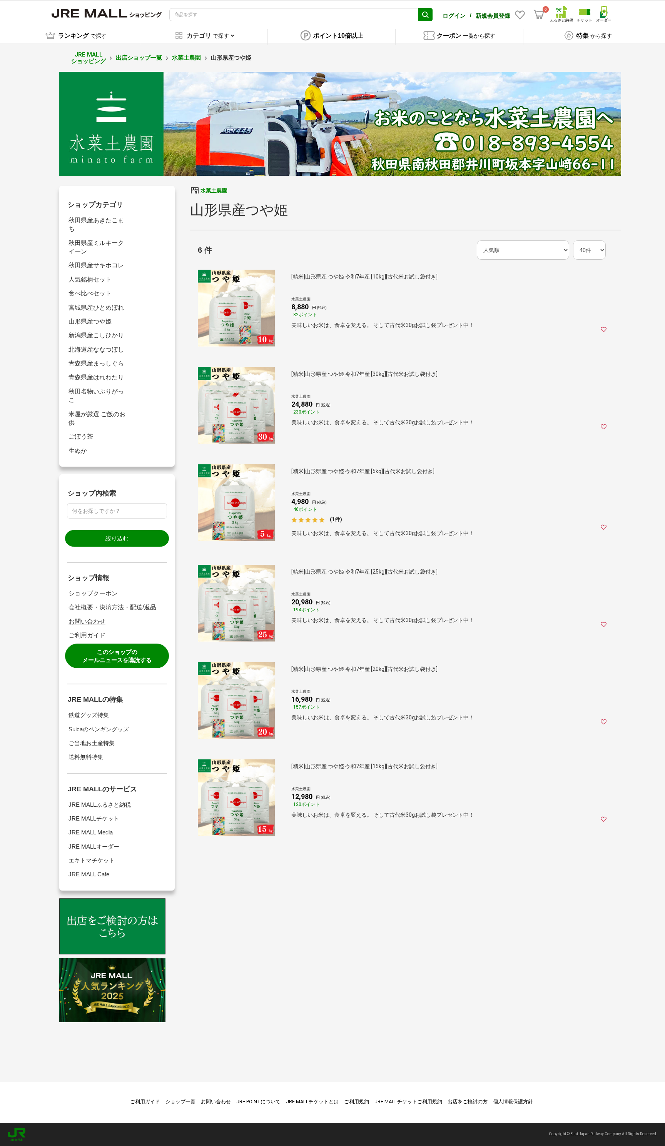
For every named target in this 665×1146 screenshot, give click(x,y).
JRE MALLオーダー (94, 846)
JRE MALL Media (91, 832)
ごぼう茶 (81, 436)
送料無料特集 (86, 757)
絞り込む (117, 538)
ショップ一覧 (180, 1101)
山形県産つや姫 (90, 321)
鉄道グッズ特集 (89, 715)
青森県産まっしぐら (96, 363)
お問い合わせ (87, 621)
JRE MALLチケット (94, 818)
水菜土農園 (186, 57)
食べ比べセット (90, 293)
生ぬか (78, 450)
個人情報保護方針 (513, 1101)
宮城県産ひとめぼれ (96, 307)
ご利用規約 (356, 1101)
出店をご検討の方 (468, 1101)
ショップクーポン (93, 593)
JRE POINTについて (258, 1101)
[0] (538, 14)
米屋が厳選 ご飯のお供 (97, 418)
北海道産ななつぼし (96, 349)
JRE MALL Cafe (89, 874)
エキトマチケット (92, 860)
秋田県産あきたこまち (96, 224)
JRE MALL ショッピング (88, 58)
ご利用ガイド (87, 635)
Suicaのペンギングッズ (99, 729)
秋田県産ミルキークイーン (96, 247)
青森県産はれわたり (96, 377)
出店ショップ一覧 (139, 57)
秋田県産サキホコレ (96, 265)
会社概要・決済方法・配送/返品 (112, 607)
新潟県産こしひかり (96, 335)
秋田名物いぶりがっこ (96, 395)
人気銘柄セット (90, 279)
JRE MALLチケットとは (312, 1101)
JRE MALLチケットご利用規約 (408, 1101)
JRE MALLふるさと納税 (100, 804)
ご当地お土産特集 (92, 743)
